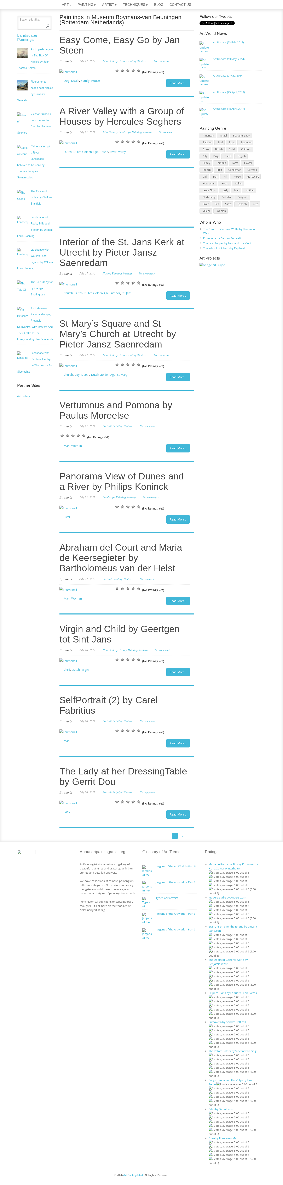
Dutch (75, 81)
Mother (250, 190)
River (113, 152)
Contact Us (180, 4)
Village (206, 211)
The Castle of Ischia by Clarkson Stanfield (42, 197)
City (77, 375)
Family (85, 81)
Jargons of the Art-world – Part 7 (175, 882)
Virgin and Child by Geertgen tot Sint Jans (119, 634)
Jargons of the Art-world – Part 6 (175, 914)
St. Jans (127, 293)
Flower (248, 163)
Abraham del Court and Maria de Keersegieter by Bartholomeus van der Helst (120, 557)
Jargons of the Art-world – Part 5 (175, 929)
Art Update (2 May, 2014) (228, 75)
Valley (122, 152)
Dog (66, 81)
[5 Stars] (138, 70)
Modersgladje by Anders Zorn (227, 897)
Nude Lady (209, 197)
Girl (205, 176)
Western (141, 61)
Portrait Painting (112, 426)
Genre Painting (127, 61)
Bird (220, 142)
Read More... (178, 83)
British (219, 149)
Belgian (207, 142)
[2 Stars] (122, 70)
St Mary (122, 375)
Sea (217, 204)
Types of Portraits (167, 898)
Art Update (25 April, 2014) (229, 92)
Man (67, 446)
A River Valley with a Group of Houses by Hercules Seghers (121, 116)
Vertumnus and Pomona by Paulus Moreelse (115, 410)
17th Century (110, 61)
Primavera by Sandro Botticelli (222, 238)
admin (68, 61)
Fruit (219, 170)
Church (68, 293)
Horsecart (253, 176)
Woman (76, 446)
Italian (238, 183)
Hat (215, 176)
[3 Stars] (128, 70)
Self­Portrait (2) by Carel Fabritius (108, 705)
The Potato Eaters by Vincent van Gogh (233, 1051)
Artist (109, 4)
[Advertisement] (124, 197)
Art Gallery (23, 396)
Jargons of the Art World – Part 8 (176, 866)
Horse (237, 176)
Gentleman (234, 170)
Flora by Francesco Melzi (224, 1138)
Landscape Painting (130, 132)
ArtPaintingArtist (33, 5)
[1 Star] (117, 70)
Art (66, 4)
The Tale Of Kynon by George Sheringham (42, 288)
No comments (161, 61)
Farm (235, 163)
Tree (255, 204)
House (95, 81)
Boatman (246, 142)
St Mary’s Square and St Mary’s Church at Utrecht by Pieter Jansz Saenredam (117, 334)
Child (67, 670)
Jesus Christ (209, 190)
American (208, 135)
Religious (243, 197)
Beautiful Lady (241, 135)
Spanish (242, 204)
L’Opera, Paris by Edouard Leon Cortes (233, 993)
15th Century (110, 650)
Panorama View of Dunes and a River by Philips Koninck (121, 481)
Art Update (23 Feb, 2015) (228, 42)
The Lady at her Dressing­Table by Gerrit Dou (123, 776)
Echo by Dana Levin (221, 1109)
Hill (225, 176)
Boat (232, 142)
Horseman (209, 183)
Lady (67, 812)
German (252, 170)
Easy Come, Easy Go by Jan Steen (119, 45)
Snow (228, 204)
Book (206, 149)
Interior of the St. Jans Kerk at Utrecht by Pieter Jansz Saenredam (121, 252)
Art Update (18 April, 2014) (229, 109)
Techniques (135, 4)
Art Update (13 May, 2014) (228, 59)
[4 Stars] (133, 70)
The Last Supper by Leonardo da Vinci (227, 243)
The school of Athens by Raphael (224, 248)
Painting (87, 4)
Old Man (227, 197)
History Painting (112, 273)
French (207, 170)
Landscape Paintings (27, 37)
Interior (115, 293)
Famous (221, 163)
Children (246, 149)
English (242, 156)
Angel (223, 135)
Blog (158, 4)
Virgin (85, 670)
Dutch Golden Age (85, 152)
